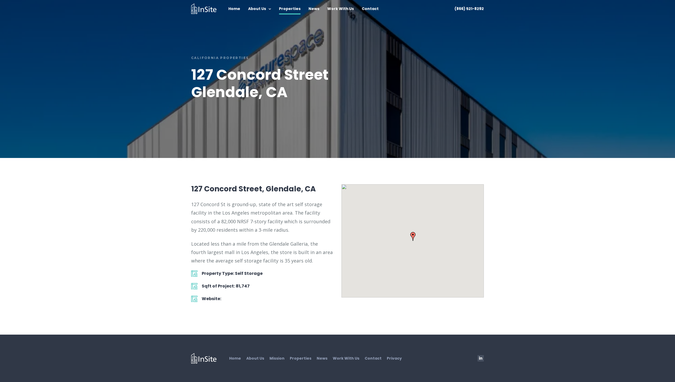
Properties (290, 8)
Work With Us (340, 8)
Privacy (394, 358)
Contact (370, 8)
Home (234, 8)
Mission (277, 358)
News (313, 8)
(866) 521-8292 (469, 8)
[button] (413, 236)
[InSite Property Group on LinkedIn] (481, 358)
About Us (257, 8)
